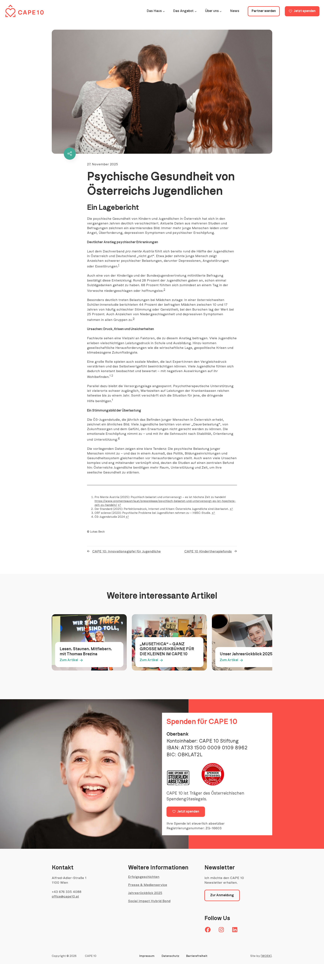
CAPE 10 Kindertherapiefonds (208, 551)
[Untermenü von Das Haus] (164, 11)
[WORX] (266, 956)
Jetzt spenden (305, 11)
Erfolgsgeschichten (143, 877)
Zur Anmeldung (222, 895)
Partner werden (264, 11)
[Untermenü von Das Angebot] (196, 11)
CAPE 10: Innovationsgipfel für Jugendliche (126, 551)
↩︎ (119, 505)
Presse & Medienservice (147, 885)
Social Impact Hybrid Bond (149, 901)
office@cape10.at (65, 896)
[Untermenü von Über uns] (221, 11)
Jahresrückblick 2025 (145, 893)
